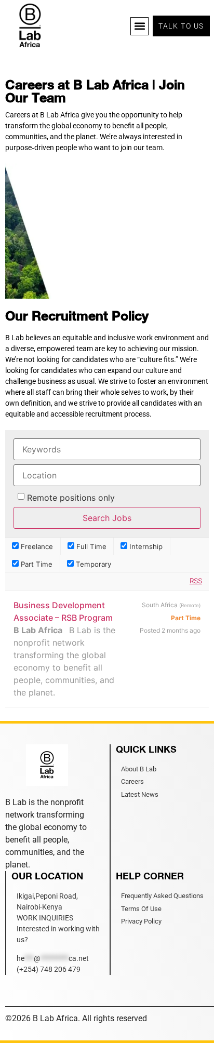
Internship (145, 546)
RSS (196, 581)
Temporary (92, 564)
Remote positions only (71, 497)
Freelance (36, 546)
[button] (139, 26)
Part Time (35, 564)
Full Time (90, 546)
